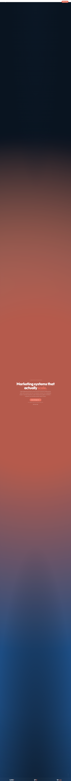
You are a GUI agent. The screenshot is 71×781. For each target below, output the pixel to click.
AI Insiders (58, 1)
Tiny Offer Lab (51, 1)
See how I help (35, 404)
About (34, 1)
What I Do (38, 1)
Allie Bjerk (4, 1)
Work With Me (44, 1)
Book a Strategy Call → (35, 399)
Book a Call (65, 1)
